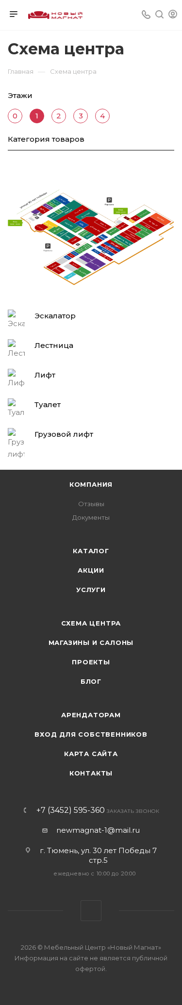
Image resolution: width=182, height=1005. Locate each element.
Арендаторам (91, 715)
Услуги (91, 589)
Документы (91, 517)
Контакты (91, 773)
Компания (91, 484)
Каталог (91, 551)
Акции (91, 570)
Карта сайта (91, 754)
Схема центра (91, 623)
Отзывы (91, 504)
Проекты (91, 662)
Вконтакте (91, 910)
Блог (91, 681)
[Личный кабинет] (172, 15)
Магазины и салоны (91, 642)
